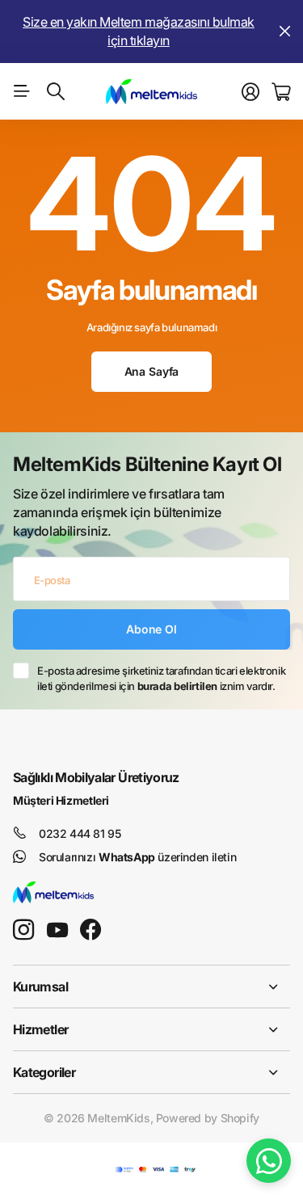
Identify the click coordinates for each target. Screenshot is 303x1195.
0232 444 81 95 (80, 833)
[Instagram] (23, 929)
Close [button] (151, 986)
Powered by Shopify (207, 1118)
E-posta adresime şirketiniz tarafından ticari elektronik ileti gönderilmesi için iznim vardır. (161, 678)
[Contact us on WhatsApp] (268, 1160)
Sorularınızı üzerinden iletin (137, 857)
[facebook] (90, 929)
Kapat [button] (284, 31)
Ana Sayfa (151, 371)
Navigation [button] (22, 91)
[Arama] (56, 91)
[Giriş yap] (250, 92)
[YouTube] (57, 929)
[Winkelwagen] (280, 92)
